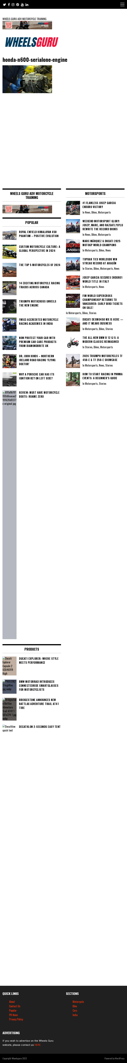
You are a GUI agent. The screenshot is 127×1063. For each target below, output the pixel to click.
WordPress (120, 1058)
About (12, 1002)
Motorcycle (78, 1002)
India (75, 1015)
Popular (13, 1010)
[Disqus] (63, 139)
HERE (38, 1044)
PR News (13, 1015)
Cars (75, 1010)
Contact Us (14, 1006)
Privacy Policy (16, 1019)
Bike (75, 1006)
